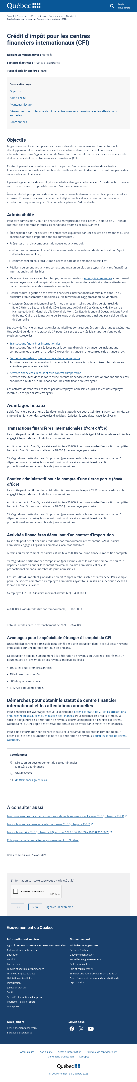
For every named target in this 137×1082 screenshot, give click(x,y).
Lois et (80, 968)
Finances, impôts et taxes (21, 973)
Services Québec (79, 950)
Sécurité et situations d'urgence (25, 997)
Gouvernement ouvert (82, 954)
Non (37, 907)
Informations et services (23, 939)
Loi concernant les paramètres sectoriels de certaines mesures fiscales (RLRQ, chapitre (65, 816)
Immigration (14, 982)
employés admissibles (98, 278)
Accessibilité (27, 1051)
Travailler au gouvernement (85, 959)
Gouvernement (80, 939)
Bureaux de (18, 1032)
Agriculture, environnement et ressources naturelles (36, 945)
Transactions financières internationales (35, 343)
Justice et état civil (17, 987)
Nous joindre (124, 8)
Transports (13, 1006)
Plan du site (46, 1051)
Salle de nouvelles (80, 964)
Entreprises (22, 16)
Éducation (12, 954)
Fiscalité (70, 16)
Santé (10, 992)
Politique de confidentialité (102, 1051)
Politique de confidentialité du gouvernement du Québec (43, 840)
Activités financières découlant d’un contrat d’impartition (45, 373)
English (121, 4)
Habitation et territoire (19, 978)
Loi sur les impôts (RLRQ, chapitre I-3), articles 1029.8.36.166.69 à (58, 832)
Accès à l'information (69, 1051)
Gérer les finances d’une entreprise (46, 16)
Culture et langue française (22, 950)
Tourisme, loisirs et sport (21, 1001)
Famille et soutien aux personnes (25, 968)
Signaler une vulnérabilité (92, 973)
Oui (20, 907)
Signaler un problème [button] (59, 907)
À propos (84, 1056)
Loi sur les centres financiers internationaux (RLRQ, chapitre (48, 824)
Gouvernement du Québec (30, 928)
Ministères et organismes (84, 945)
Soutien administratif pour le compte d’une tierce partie (45, 358)
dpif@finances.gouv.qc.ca (31, 780)
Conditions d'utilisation (61, 1056)
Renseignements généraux (22, 1027)
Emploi (11, 959)
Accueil (10, 16)
